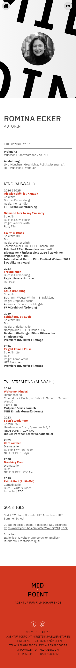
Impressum (24, 654)
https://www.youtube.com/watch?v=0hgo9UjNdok (36, 528)
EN (68, 6)
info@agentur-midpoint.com (38, 649)
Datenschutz (49, 654)
